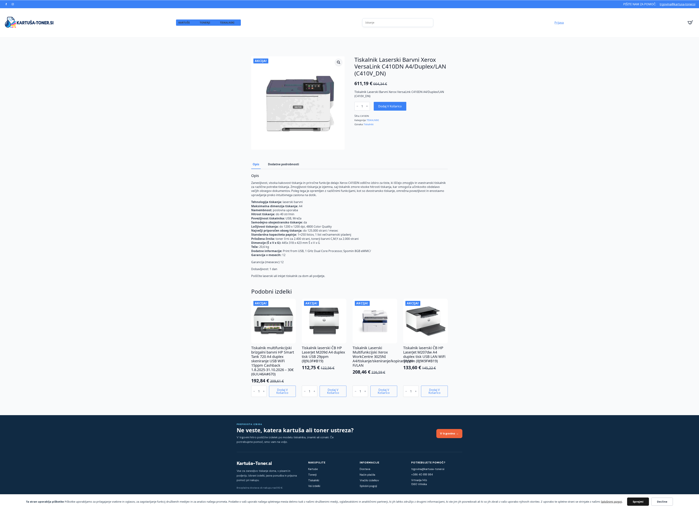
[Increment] (367, 106)
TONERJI (205, 22)
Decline (662, 501)
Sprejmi (638, 501)
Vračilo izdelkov (369, 480)
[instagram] (12, 4)
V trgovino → (449, 433)
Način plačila (367, 475)
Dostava (365, 469)
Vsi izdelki (314, 486)
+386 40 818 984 (422, 474)
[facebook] (6, 4)
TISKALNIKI (227, 22)
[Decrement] (357, 106)
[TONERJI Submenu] (214, 22)
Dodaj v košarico (390, 106)
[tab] (256, 164)
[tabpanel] (349, 225)
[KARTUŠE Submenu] (193, 22)
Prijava (559, 23)
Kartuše (313, 469)
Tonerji (312, 475)
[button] (338, 62)
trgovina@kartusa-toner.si (677, 4)
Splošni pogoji (368, 486)
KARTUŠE (184, 22)
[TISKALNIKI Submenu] (238, 22)
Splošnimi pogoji (611, 501)
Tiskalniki (369, 124)
